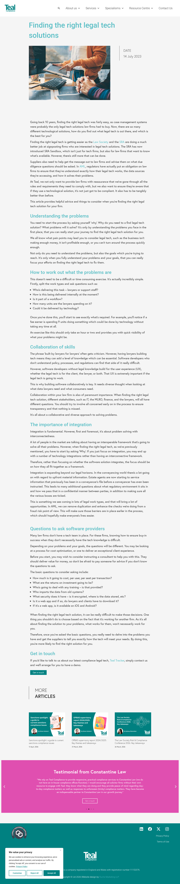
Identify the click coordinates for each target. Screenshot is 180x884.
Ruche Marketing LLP (109, 877)
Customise (17, 873)
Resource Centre (139, 8)
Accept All (51, 873)
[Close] (60, 850)
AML (82, 166)
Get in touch (90, 801)
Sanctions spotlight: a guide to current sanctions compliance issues (46, 741)
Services (91, 8)
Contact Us (165, 8)
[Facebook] (150, 829)
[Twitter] (158, 829)
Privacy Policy (21, 866)
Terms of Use (163, 841)
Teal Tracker (117, 660)
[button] (59, 8)
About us (71, 8)
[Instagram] (167, 829)
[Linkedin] (141, 829)
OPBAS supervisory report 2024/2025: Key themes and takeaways (89, 741)
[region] (34, 863)
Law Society (100, 142)
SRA (121, 142)
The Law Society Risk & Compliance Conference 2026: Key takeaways (131, 741)
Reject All (35, 873)
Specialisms (112, 8)
